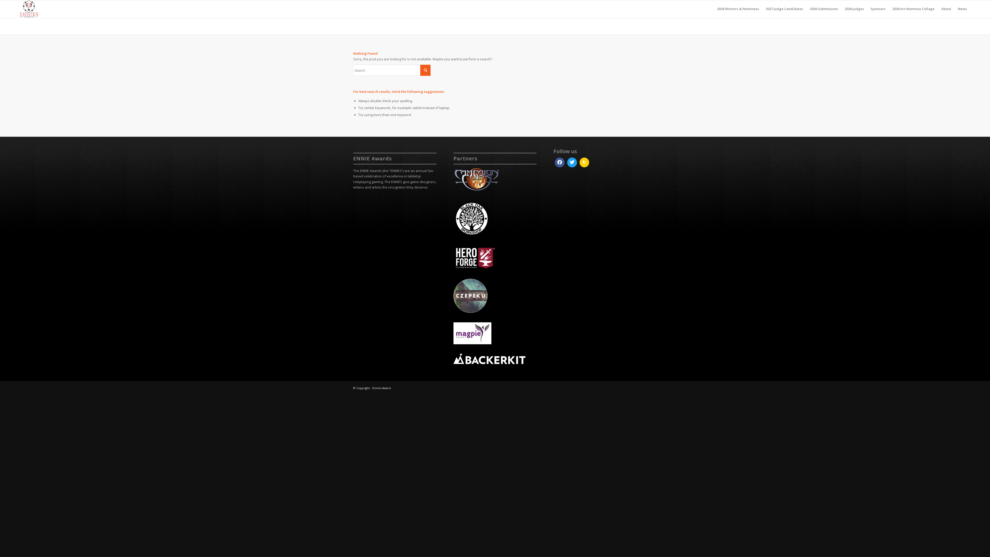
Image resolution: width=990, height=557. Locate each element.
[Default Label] (584, 162)
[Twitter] (572, 162)
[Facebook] (560, 162)
